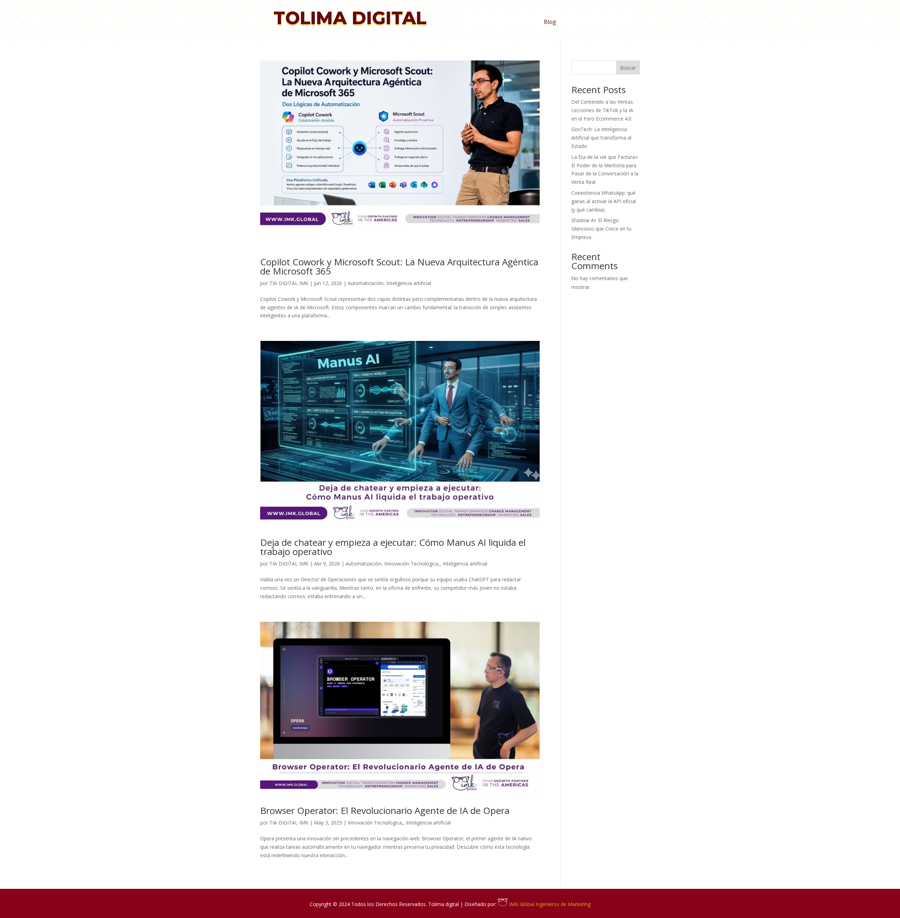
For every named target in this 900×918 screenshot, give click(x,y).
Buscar (628, 67)
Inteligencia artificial (408, 283)
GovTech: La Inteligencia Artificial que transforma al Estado (601, 137)
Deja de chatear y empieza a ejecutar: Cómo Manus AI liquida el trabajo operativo (393, 547)
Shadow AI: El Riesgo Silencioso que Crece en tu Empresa (601, 228)
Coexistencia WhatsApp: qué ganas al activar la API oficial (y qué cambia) (603, 201)
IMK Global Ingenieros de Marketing (549, 904)
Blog (550, 22)
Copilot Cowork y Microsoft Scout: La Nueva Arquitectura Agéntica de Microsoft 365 (399, 266)
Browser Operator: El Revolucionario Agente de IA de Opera (384, 810)
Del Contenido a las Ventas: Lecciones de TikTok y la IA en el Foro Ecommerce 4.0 (602, 110)
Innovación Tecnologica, (412, 563)
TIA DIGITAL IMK (288, 283)
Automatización (366, 283)
